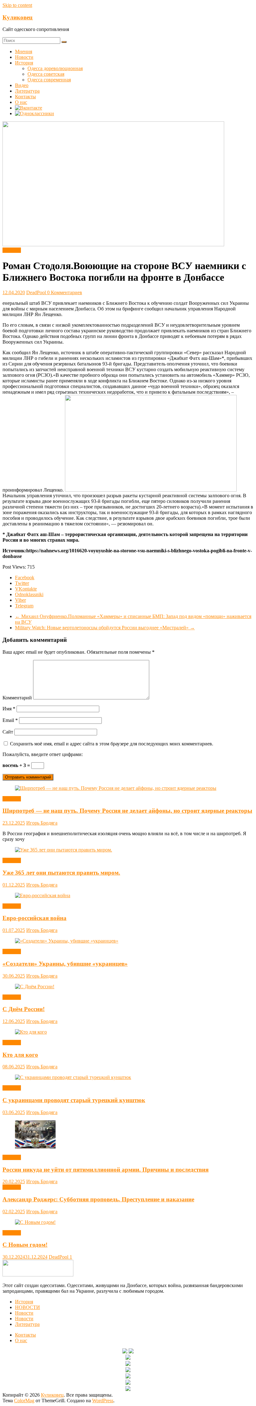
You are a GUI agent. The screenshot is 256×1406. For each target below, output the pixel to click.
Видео (21, 85)
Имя (8, 708)
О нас (21, 102)
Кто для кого (20, 1054)
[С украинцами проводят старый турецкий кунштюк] (73, 1077)
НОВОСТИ (27, 1307)
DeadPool (36, 292)
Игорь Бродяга (41, 823)
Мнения (23, 51)
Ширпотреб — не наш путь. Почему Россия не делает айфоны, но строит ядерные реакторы (127, 810)
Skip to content (17, 5)
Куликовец (17, 17)
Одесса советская (45, 74)
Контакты (25, 96)
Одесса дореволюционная (55, 68)
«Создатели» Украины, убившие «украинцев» (65, 963)
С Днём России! (23, 1009)
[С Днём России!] (34, 986)
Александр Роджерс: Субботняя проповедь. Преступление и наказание (98, 1199)
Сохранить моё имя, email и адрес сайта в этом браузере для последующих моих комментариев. (111, 743)
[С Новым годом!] (35, 1222)
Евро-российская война (34, 918)
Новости (24, 57)
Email (10, 720)
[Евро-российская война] (42, 895)
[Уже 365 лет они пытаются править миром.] (63, 849)
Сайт (7, 731)
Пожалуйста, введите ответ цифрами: (42, 754)
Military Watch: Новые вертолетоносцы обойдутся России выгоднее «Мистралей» (105, 627)
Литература (27, 91)
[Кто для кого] (31, 1032)
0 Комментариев (64, 292)
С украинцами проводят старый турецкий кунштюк (73, 1100)
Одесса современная (49, 79)
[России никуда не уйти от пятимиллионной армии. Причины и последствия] (35, 1146)
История (24, 62)
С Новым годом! (24, 1244)
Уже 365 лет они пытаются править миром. (61, 872)
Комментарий (17, 697)
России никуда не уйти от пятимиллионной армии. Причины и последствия (105, 1169)
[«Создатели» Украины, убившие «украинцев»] (66, 940)
